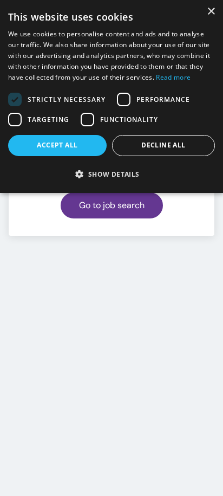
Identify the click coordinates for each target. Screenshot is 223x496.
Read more (173, 77)
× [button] (211, 12)
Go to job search (112, 205)
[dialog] (111, 96)
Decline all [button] (163, 145)
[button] (111, 174)
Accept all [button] (57, 145)
